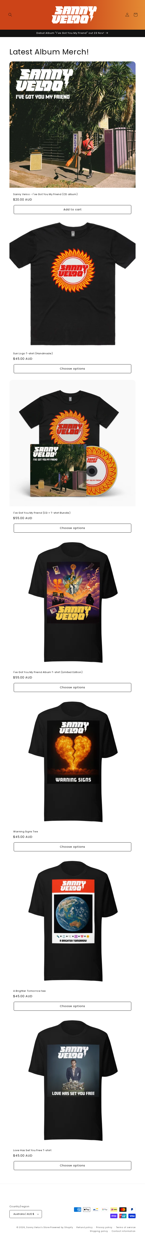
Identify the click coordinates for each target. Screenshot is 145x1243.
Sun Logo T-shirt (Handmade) (33, 353)
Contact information (124, 1231)
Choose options (72, 369)
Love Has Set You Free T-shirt (32, 1150)
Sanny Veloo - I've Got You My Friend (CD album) (45, 194)
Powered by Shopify (61, 1227)
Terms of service (126, 1227)
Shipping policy (99, 1231)
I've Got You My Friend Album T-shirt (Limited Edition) (48, 672)
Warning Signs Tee (25, 831)
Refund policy (84, 1227)
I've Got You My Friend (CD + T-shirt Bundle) (41, 513)
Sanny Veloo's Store (37, 1227)
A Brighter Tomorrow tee (29, 991)
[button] (10, 15)
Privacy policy (104, 1227)
